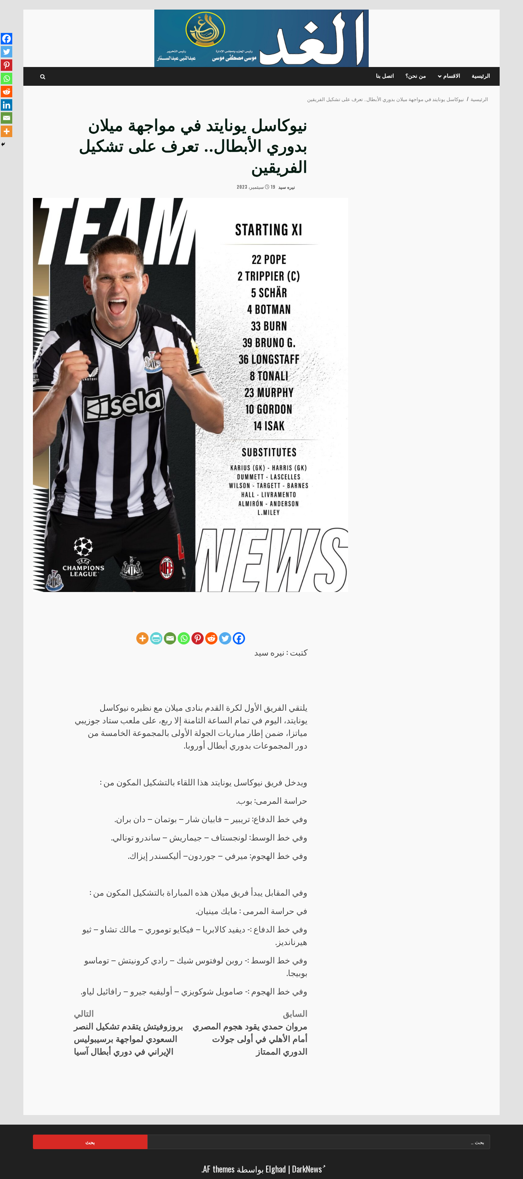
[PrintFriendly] (156, 638)
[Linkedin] (6, 105)
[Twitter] (225, 638)
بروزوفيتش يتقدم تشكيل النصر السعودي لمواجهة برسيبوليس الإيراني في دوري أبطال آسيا (128, 1032)
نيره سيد (287, 186)
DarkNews (307, 1169)
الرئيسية (481, 76)
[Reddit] (211, 638)
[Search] (42, 76)
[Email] (170, 638)
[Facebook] (239, 638)
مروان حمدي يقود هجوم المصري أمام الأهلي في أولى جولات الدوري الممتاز (250, 1032)
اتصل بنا (385, 76)
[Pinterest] (197, 638)
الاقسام (451, 76)
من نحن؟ (415, 76)
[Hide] (3, 144)
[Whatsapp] (184, 638)
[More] (142, 638)
